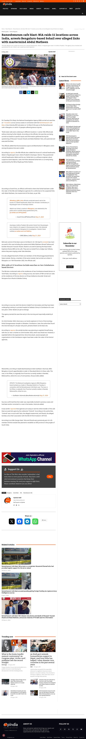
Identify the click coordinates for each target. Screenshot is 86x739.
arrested (45, 242)
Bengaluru (9, 492)
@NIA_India (19, 200)
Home (3, 29)
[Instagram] (76, 1)
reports (12, 152)
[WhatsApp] (81, 1)
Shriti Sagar (4, 664)
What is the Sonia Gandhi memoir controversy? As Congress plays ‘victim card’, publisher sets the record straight (14, 658)
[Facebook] (74, 1)
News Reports (9, 29)
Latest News (64, 81)
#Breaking (13, 200)
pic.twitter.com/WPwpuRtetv (18, 212)
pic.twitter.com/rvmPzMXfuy (22, 231)
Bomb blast (15, 492)
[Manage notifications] (3, 735)
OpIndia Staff (51, 51)
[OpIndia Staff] (8, 501)
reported (13, 409)
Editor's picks (5, 31)
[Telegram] (28, 92)
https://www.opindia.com (19, 500)
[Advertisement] (29, 354)
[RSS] (78, 1)
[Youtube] (83, 1)
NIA (21, 492)
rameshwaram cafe (27, 492)
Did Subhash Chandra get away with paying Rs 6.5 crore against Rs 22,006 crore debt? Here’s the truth (18, 693)
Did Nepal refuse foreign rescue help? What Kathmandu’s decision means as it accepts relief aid (18, 682)
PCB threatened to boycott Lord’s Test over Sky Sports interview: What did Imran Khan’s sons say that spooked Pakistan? (47, 693)
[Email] (32, 92)
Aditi (31, 666)
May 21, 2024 (39, 217)
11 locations (7, 123)
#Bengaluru (31, 208)
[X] (80, 1)
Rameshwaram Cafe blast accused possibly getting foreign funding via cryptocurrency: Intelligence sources (29, 592)
